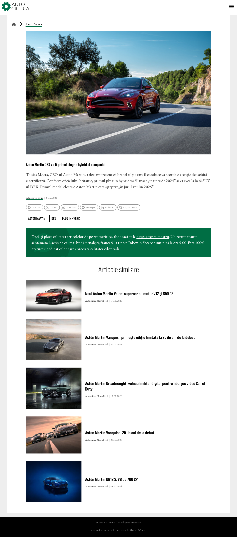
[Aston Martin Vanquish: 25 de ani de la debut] (53, 435)
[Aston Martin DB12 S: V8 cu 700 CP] (53, 482)
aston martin (36, 219)
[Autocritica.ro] (16, 6)
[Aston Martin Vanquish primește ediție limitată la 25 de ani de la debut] (53, 340)
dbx (53, 219)
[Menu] (231, 6)
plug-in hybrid (71, 219)
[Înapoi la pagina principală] (14, 23)
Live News (34, 24)
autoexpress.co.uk (34, 197)
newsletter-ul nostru (152, 236)
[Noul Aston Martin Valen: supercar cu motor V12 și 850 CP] (53, 296)
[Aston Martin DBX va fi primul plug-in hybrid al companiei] (118, 153)
